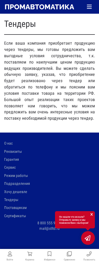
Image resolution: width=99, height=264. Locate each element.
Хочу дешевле (15, 192)
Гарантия (11, 159)
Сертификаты (15, 216)
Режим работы (16, 175)
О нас (8, 143)
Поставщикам (15, 207)
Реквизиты (13, 151)
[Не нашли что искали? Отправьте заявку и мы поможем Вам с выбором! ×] (88, 238)
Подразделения (17, 183)
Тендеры (11, 199)
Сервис (10, 167)
